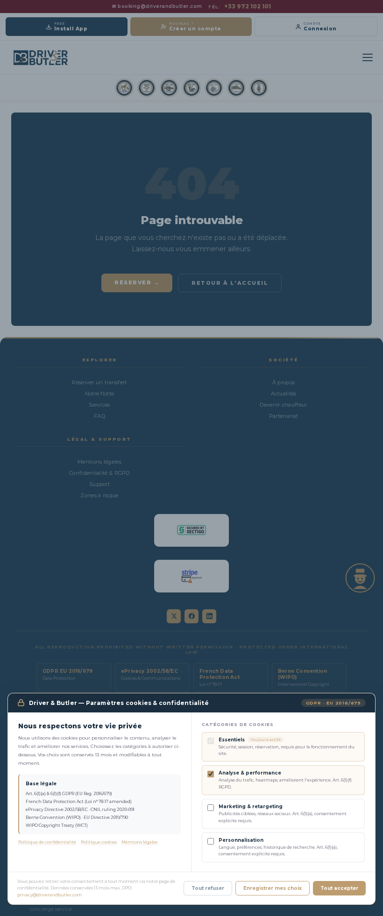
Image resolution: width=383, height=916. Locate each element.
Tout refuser (208, 888)
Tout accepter (339, 888)
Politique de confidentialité (47, 842)
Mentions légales (139, 842)
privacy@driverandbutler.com (49, 894)
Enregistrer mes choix (272, 888)
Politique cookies (99, 842)
